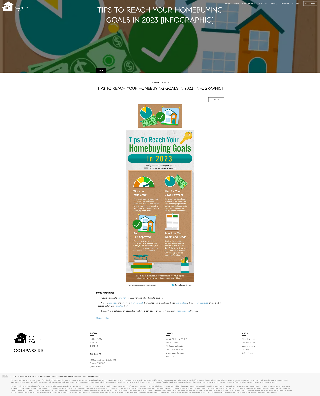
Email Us (93, 342)
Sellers (236, 3)
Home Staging (172, 342)
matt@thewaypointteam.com (107, 388)
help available (181, 303)
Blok (98, 376)
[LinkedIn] (97, 346)
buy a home (123, 298)
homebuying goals (182, 311)
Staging (274, 3)
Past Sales (263, 3)
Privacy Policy (80, 376)
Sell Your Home (248, 342)
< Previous (100, 318)
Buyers (227, 3)
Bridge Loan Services (175, 353)
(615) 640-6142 (96, 339)
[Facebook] (90, 346)
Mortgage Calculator (174, 346)
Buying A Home (248, 346)
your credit (112, 303)
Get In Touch (310, 3)
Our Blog (296, 3)
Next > (108, 318)
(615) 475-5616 (96, 367)
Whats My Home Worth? (176, 339)
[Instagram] (93, 346)
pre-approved (202, 303)
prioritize (119, 306)
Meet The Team (249, 3)
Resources (285, 3)
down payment (136, 303)
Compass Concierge (174, 349)
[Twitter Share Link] (213, 106)
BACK (100, 70)
